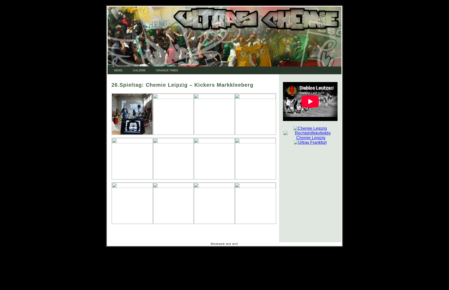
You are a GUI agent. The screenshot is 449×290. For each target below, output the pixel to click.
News (118, 70)
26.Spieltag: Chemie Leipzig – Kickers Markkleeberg (182, 85)
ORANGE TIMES (167, 70)
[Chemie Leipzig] (310, 128)
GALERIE (139, 70)
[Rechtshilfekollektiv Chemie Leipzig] (310, 133)
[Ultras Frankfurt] (310, 142)
